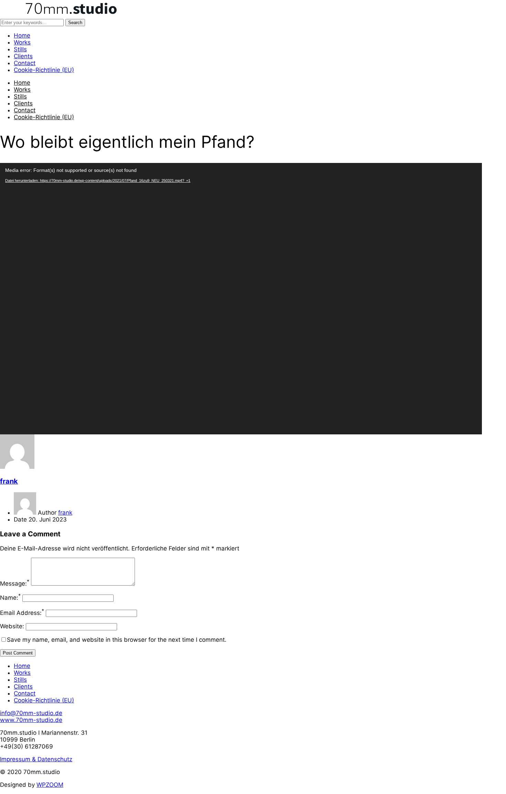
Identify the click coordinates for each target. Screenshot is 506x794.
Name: (10, 597)
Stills (20, 49)
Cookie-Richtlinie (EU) (44, 69)
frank (9, 481)
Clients (23, 56)
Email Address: (22, 612)
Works (22, 42)
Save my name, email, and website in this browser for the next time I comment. (116, 639)
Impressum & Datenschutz (36, 759)
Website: (12, 626)
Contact (24, 63)
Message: (14, 583)
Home (22, 35)
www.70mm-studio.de (31, 719)
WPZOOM (49, 784)
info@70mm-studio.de (31, 713)
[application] (241, 298)
